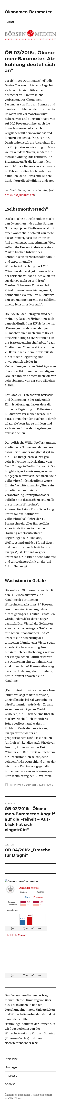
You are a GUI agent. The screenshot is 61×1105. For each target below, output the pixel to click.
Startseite (11, 1059)
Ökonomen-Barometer (28, 12)
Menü (10, 22)
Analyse (10, 1084)
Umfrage (11, 1067)
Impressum (12, 1075)
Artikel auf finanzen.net (19, 195)
